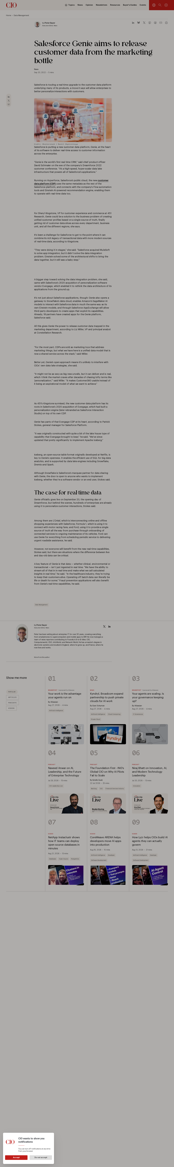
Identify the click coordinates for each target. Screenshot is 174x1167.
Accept (16, 1157)
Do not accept (41, 1157)
